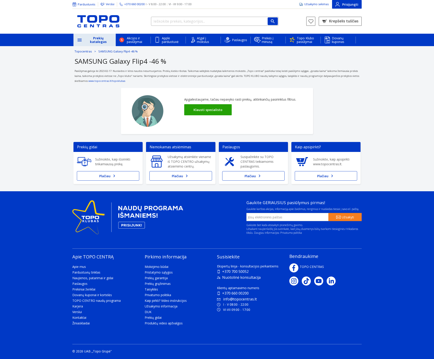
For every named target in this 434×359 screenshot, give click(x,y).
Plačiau (105, 176)
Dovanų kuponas (338, 40)
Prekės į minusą (268, 40)
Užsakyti (348, 217)
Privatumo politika (291, 233)
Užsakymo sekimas (316, 4)
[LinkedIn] (333, 281)
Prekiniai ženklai (83, 289)
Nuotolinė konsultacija (241, 277)
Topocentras (83, 51)
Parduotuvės (86, 4)
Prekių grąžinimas (158, 283)
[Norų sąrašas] (310, 21)
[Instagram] (295, 281)
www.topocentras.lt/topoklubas (106, 81)
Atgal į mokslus (203, 40)
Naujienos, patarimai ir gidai (92, 278)
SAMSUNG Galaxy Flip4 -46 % (118, 51)
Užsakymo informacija (161, 306)
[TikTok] (308, 281)
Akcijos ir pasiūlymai (134, 40)
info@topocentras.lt (240, 299)
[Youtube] (320, 281)
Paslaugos (239, 40)
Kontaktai (79, 317)
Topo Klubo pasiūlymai (305, 40)
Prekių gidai (153, 317)
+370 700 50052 (235, 271)
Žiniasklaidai (81, 323)
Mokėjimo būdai (156, 266)
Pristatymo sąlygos (159, 272)
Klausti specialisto (207, 110)
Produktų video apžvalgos (164, 323)
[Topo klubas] (127, 219)
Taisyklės (151, 289)
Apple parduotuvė (170, 40)
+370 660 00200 (235, 293)
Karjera (77, 306)
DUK (148, 312)
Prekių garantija (156, 278)
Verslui (110, 4)
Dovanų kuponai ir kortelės (92, 295)
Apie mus (79, 266)
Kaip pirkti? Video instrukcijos (166, 300)
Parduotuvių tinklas (86, 272)
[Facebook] (293, 267)
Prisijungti (350, 4)
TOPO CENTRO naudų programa (96, 300)
